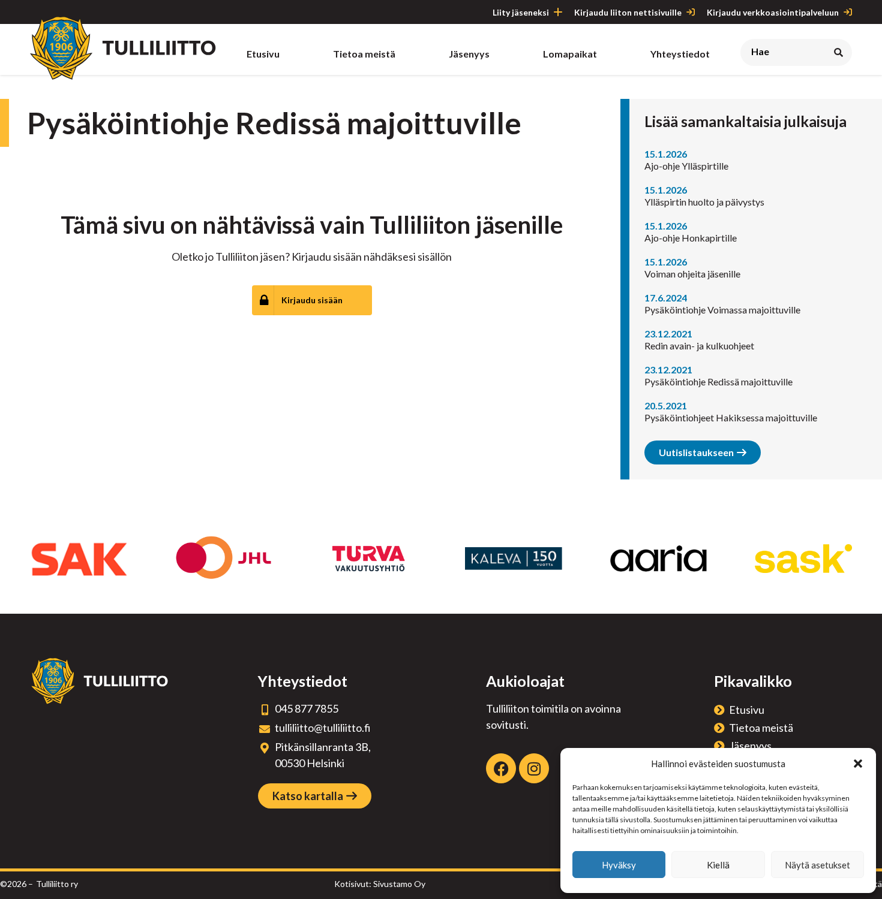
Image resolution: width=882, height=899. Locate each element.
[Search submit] (838, 52)
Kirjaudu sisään (312, 300)
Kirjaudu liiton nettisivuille (628, 12)
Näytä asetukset (817, 864)
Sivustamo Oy (399, 884)
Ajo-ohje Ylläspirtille (686, 165)
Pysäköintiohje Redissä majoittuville (718, 381)
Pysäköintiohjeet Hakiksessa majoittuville (730, 417)
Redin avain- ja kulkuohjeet (699, 345)
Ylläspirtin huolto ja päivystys (704, 201)
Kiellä (718, 864)
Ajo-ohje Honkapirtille (690, 237)
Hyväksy (619, 864)
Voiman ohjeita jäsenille (692, 273)
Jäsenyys (750, 745)
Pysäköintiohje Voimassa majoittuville (722, 309)
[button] (858, 764)
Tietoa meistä (761, 727)
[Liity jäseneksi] (558, 12)
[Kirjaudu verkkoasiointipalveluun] (848, 12)
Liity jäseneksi (521, 12)
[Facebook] (501, 768)
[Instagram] (534, 768)
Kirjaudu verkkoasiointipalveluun (773, 12)
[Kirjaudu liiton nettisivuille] (690, 12)
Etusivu (746, 709)
